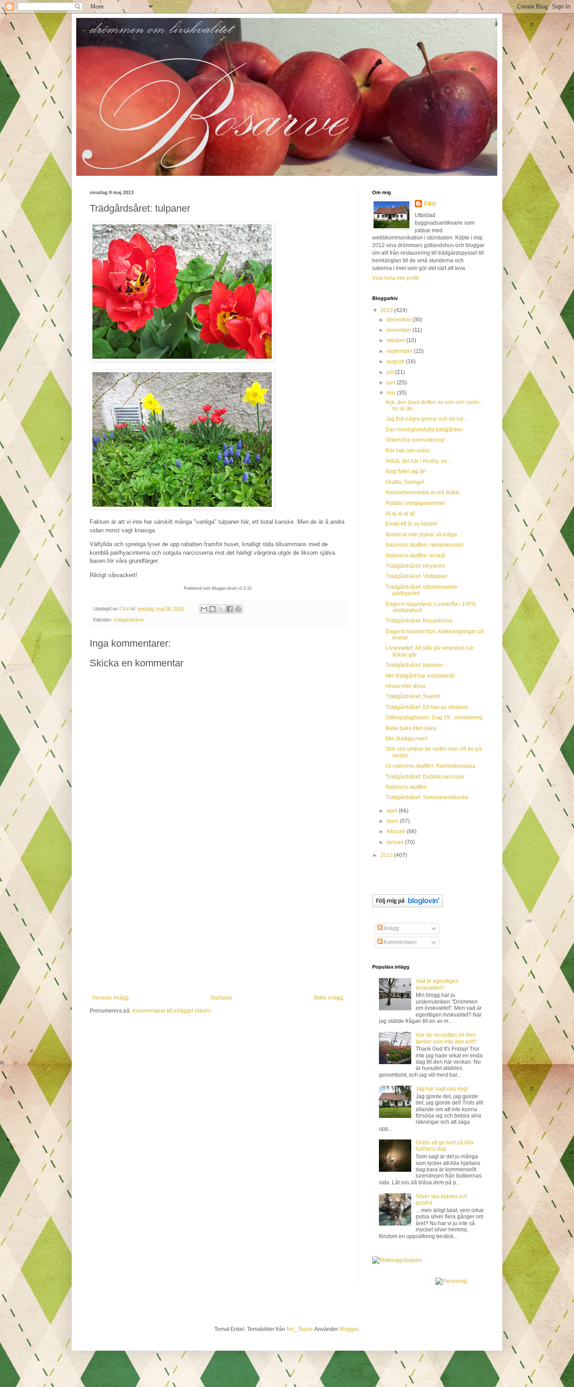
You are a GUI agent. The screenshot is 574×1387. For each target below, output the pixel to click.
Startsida (221, 998)
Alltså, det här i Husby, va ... (419, 461)
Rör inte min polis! (408, 451)
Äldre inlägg (328, 998)
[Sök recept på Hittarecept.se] (397, 1260)
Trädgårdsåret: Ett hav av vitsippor (427, 707)
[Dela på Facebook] (229, 608)
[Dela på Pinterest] (238, 608)
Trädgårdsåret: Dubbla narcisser (425, 777)
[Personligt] (451, 1281)
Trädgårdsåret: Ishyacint (415, 566)
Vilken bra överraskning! (415, 440)
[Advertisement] (217, 927)
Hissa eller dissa (406, 686)
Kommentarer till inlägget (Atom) (171, 1011)
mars (393, 821)
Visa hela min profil (395, 278)
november (400, 330)
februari (397, 831)
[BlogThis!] (212, 608)
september (400, 351)
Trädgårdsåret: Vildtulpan (417, 576)
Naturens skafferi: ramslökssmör (425, 545)
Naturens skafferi (406, 787)
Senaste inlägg (110, 998)
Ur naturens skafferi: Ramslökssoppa (430, 766)
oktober (396, 340)
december (400, 320)
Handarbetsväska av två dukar (423, 492)
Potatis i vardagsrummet (415, 503)
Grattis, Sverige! (405, 482)
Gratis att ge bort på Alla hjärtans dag (445, 1145)
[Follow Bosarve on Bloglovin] (407, 905)
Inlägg (391, 928)
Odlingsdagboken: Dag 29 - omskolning (434, 717)
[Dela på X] (221, 608)
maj (392, 393)
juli (391, 372)
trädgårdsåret (129, 619)
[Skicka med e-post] (204, 608)
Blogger (348, 1329)
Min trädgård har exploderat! (420, 676)
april (393, 811)
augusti (396, 361)
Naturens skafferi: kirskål (415, 555)
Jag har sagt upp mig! (442, 1089)
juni (392, 382)
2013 (387, 310)
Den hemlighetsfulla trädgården (424, 429)
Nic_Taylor (299, 1329)
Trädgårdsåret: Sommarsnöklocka (427, 797)
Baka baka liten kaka (411, 728)
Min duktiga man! (406, 738)
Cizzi (430, 203)
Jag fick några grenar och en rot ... (427, 419)
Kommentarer (400, 942)
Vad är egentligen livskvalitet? (437, 984)
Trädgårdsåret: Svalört (413, 696)
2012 (387, 855)
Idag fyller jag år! (406, 471)
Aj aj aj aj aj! (400, 513)
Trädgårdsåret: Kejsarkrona (419, 620)
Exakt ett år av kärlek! (411, 524)
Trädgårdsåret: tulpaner (414, 665)
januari (396, 842)
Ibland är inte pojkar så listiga (421, 534)
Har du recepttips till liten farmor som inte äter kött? (446, 1038)
